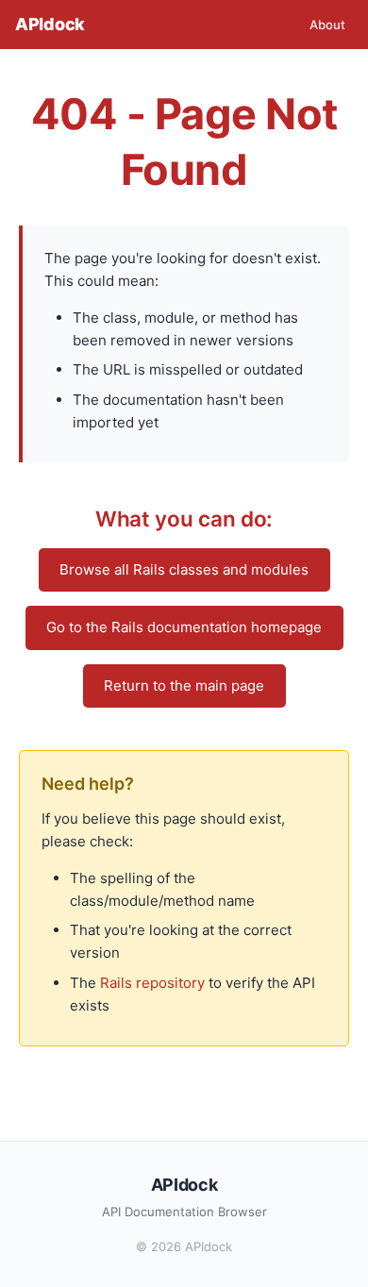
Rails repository (152, 983)
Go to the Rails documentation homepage (184, 627)
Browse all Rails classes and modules (184, 569)
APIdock (50, 24)
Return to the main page (184, 685)
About (327, 24)
